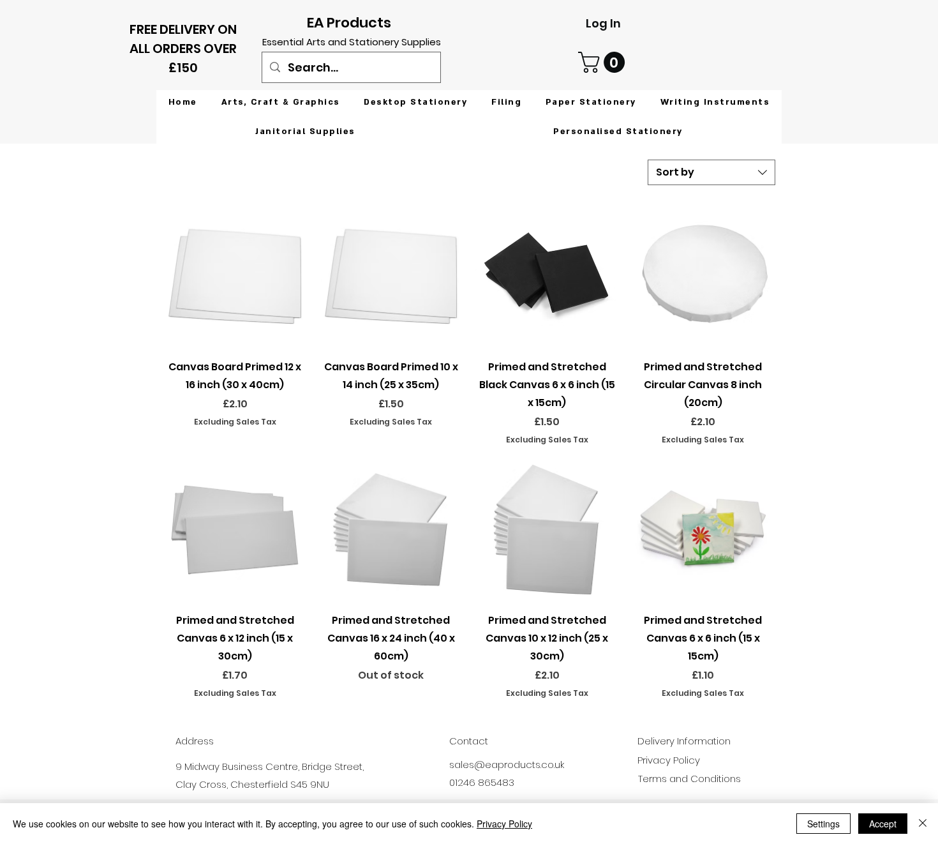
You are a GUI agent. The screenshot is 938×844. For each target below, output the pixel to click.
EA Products (349, 23)
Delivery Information (684, 741)
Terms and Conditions (689, 778)
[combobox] (711, 172)
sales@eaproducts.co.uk (506, 764)
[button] (604, 62)
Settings (823, 823)
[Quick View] (235, 276)
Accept (883, 823)
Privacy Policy (504, 823)
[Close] (922, 823)
